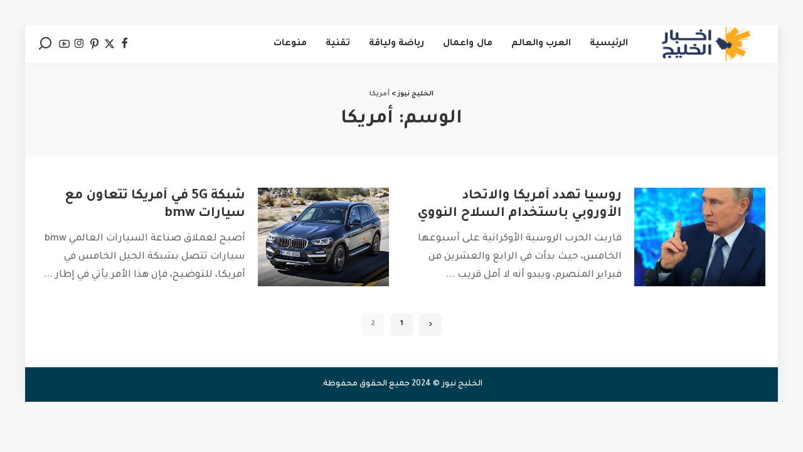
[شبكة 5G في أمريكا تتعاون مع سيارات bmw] (323, 237)
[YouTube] (64, 44)
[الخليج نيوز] (706, 44)
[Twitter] (109, 44)
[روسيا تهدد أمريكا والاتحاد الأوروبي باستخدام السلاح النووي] (699, 237)
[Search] (45, 44)
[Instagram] (79, 44)
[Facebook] (124, 44)
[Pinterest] (94, 44)
